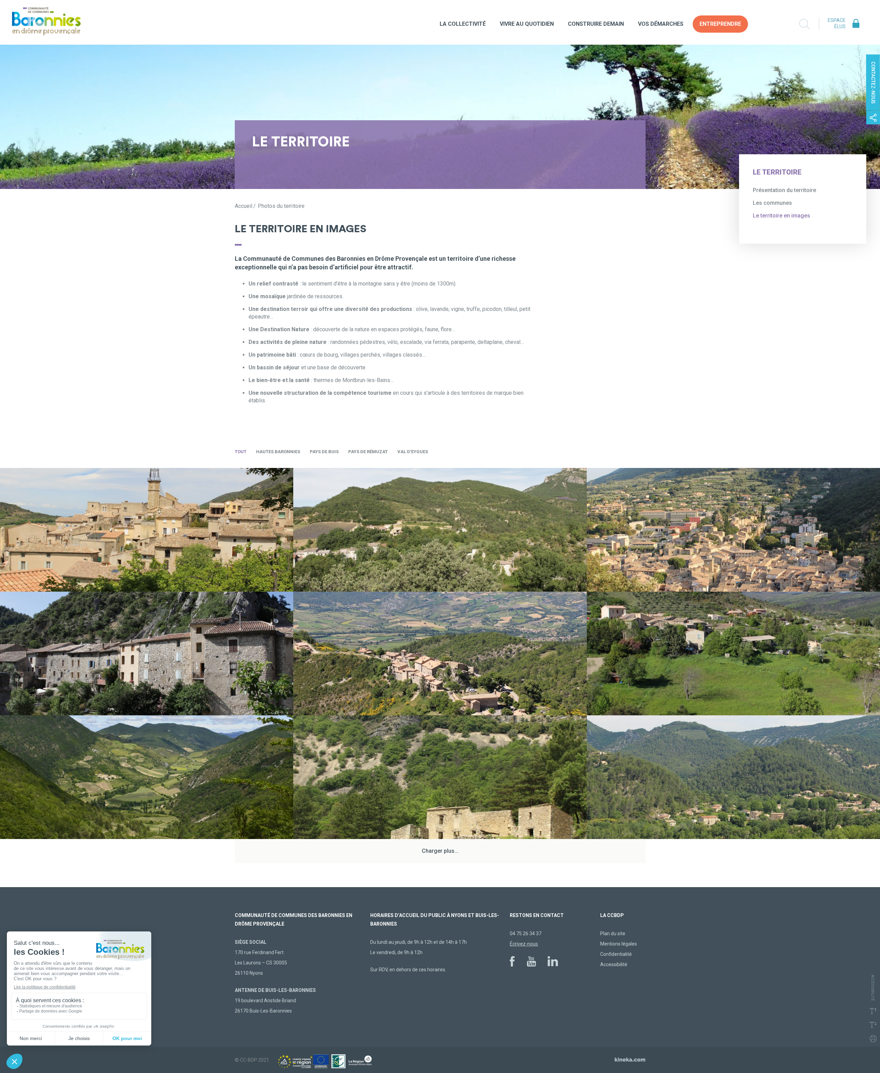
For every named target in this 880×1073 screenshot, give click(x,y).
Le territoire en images (781, 215)
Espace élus (837, 23)
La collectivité (463, 24)
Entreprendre (720, 24)
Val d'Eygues (412, 451)
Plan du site (612, 933)
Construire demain (596, 24)
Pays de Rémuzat (368, 451)
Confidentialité (616, 954)
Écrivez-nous (524, 944)
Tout (240, 451)
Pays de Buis (324, 451)
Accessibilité (613, 964)
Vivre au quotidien (527, 24)
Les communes (772, 203)
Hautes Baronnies (278, 451)
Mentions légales (618, 944)
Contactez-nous (873, 83)
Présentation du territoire (784, 190)
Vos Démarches (660, 24)
